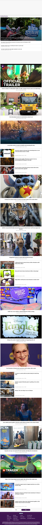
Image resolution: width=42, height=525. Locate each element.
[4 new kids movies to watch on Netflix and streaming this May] (21, 134)
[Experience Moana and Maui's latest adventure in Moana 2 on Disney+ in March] (21, 495)
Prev (16, 509)
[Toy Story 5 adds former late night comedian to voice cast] (21, 49)
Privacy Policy (29, 516)
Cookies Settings (16, 519)
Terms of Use (9, 518)
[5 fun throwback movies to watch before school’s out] (21, 106)
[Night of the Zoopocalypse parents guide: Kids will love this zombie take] (21, 468)
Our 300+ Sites (29, 515)
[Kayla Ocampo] (3, 39)
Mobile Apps (9, 516)
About (8, 515)
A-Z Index (8, 519)
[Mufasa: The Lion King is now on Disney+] (21, 393)
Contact (21, 515)
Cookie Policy (15, 518)
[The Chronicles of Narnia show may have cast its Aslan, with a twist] (21, 357)
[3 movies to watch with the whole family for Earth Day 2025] (21, 376)
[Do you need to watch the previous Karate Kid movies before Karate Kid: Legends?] (21, 170)
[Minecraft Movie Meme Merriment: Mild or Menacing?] (21, 273)
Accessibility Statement (31, 518)
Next (26, 509)
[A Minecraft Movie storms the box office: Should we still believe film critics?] (21, 265)
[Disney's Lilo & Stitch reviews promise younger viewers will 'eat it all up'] (21, 29)
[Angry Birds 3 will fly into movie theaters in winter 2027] (21, 282)
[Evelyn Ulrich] (3, 46)
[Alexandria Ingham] (18, 146)
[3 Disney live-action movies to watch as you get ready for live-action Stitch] (21, 188)
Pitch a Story (22, 516)
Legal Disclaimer (23, 518)
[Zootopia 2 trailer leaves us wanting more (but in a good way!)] (21, 46)
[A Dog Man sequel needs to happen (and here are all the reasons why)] (21, 487)
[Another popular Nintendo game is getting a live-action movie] (21, 384)
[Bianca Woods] (3, 43)
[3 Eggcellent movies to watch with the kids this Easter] (21, 246)
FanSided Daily (15, 516)
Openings (14, 515)
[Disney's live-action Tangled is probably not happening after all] (21, 329)
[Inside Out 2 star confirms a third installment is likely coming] (21, 300)
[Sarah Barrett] (17, 276)
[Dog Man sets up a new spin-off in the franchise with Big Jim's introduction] (21, 440)
